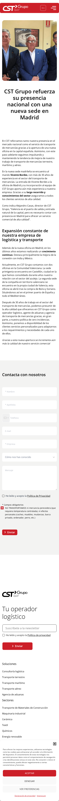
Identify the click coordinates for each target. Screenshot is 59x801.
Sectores (8, 700)
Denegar (29, 781)
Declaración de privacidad (25, 796)
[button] (54, 743)
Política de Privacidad (38, 495)
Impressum (41, 796)
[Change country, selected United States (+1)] (6, 418)
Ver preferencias (29, 789)
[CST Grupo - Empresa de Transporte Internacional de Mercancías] (16, 8)
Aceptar (29, 773)
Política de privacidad (39, 635)
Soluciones (9, 664)
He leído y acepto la (28, 495)
